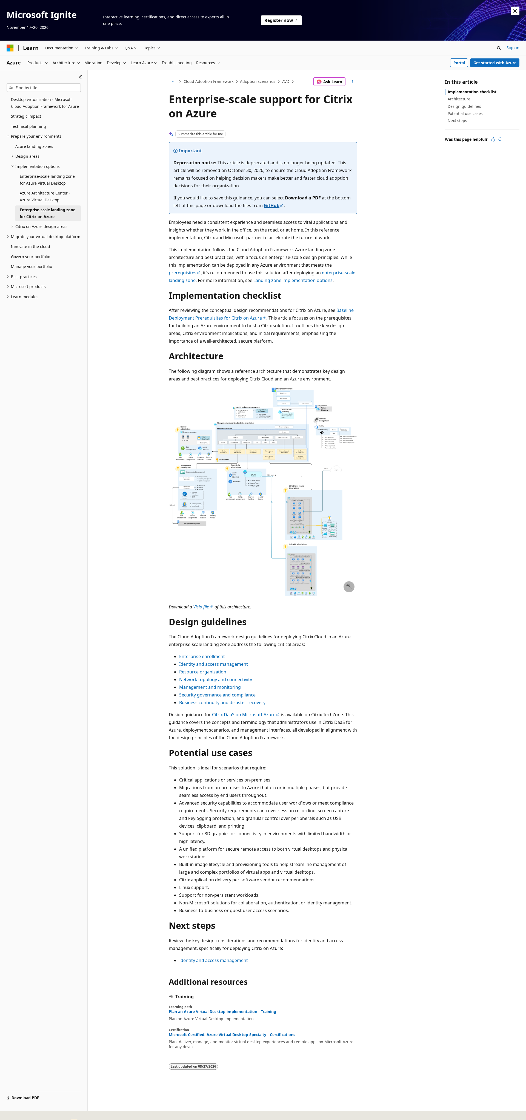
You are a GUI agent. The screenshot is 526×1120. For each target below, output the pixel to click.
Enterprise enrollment (202, 656)
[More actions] (352, 81)
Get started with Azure (494, 62)
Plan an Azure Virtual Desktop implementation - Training (222, 1011)
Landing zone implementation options (293, 280)
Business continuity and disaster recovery (222, 702)
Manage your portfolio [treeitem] (31, 266)
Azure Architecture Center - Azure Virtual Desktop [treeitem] (45, 196)
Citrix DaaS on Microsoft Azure (244, 715)
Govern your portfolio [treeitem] (30, 256)
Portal (459, 62)
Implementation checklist (472, 91)
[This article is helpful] (493, 139)
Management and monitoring (210, 687)
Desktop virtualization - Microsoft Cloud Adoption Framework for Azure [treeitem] (45, 103)
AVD (285, 81)
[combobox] (44, 87)
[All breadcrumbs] (173, 81)
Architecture (459, 98)
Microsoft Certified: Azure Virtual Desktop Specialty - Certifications (232, 1034)
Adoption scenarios (257, 81)
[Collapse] (80, 76)
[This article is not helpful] (499, 139)
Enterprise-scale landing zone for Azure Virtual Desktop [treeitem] (47, 180)
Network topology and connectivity (215, 679)
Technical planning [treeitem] (28, 126)
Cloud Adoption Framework (208, 81)
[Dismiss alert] (515, 11)
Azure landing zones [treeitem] (34, 146)
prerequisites (182, 273)
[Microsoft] (10, 48)
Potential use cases (465, 113)
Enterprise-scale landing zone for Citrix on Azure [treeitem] (47, 213)
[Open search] (498, 48)
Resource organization (202, 672)
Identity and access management (213, 664)
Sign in (513, 47)
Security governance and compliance (217, 695)
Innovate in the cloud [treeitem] (30, 246)
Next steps (457, 120)
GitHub (271, 205)
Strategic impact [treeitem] (26, 116)
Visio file (201, 607)
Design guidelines (464, 106)
